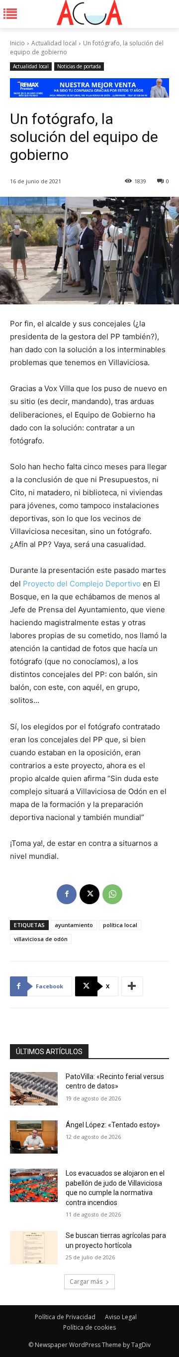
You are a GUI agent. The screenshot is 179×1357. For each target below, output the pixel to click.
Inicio (17, 43)
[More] (132, 986)
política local (120, 925)
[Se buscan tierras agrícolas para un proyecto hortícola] (34, 1247)
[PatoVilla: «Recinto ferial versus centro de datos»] (34, 1088)
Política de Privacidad (65, 1317)
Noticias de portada (79, 66)
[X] (89, 894)
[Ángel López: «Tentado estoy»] (34, 1137)
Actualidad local (54, 43)
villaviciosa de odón (41, 939)
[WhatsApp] (112, 894)
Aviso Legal (121, 1317)
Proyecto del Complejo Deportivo (82, 583)
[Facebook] (67, 894)
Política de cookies (89, 1327)
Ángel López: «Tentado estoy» (113, 1125)
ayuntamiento (74, 925)
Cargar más (86, 1281)
